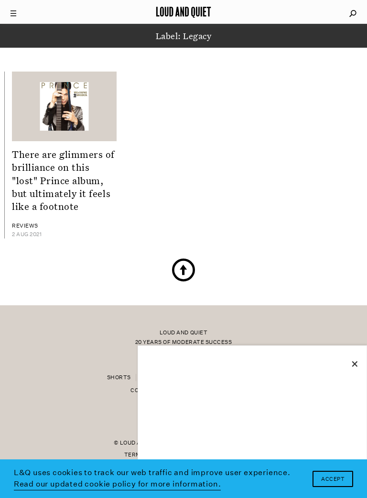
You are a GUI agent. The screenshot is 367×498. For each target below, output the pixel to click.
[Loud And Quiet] (183, 12)
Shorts (119, 377)
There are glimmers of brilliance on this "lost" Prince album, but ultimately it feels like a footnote (63, 180)
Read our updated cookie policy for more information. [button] (117, 483)
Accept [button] (333, 479)
